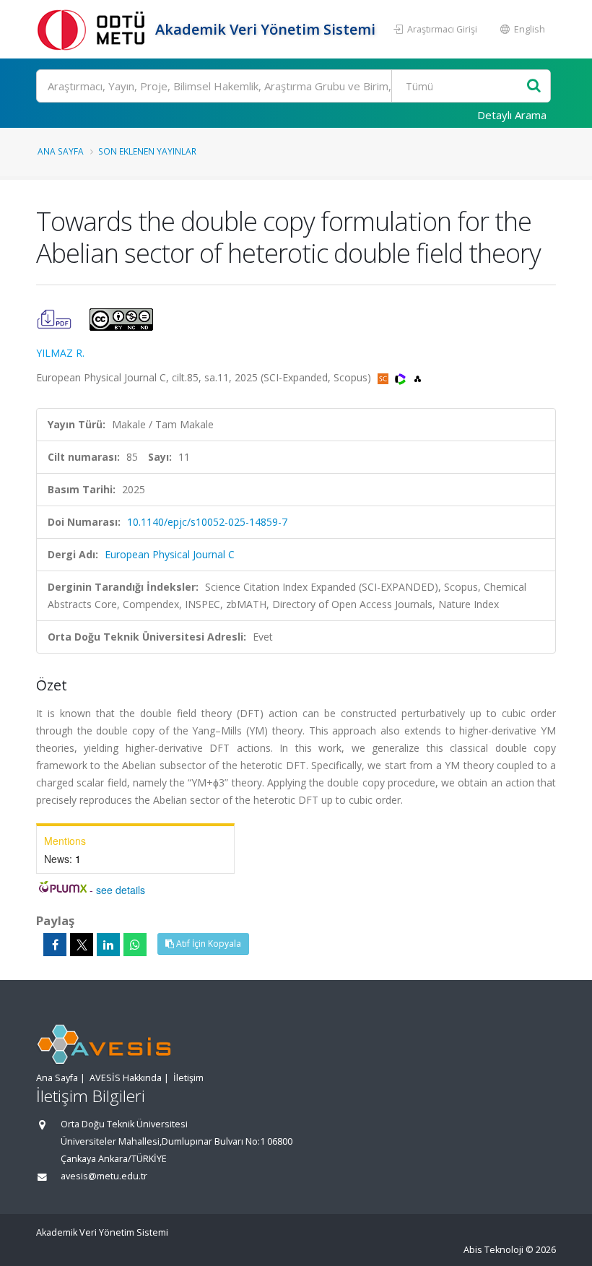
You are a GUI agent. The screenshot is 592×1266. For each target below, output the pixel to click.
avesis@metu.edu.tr (104, 1176)
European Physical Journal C (170, 554)
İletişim (188, 1078)
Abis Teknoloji (493, 1250)
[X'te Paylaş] (81, 944)
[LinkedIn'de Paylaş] (108, 944)
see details (120, 890)
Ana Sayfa (61, 151)
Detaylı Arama (512, 115)
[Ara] (534, 86)
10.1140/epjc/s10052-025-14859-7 (207, 522)
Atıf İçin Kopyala (207, 943)
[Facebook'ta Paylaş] (54, 944)
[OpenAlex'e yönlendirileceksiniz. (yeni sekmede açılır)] (417, 377)
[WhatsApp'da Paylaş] (135, 944)
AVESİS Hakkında (126, 1078)
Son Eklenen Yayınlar (147, 151)
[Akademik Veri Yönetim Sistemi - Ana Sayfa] (94, 29)
